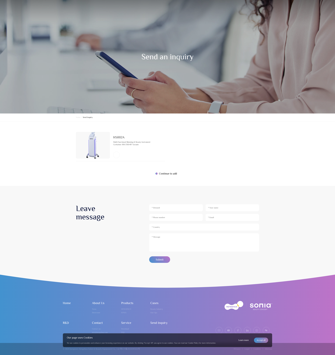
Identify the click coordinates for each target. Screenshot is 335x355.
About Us (98, 303)
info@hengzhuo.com (100, 332)
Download (125, 329)
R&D (66, 323)
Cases (154, 303)
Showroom (96, 313)
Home (78, 117)
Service (126, 323)
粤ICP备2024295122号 (130, 349)
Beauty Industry (156, 309)
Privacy (237, 349)
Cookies (257, 349)
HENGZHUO (126, 309)
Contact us (96, 329)
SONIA (123, 313)
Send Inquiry (88, 117)
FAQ (122, 332)
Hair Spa (153, 313)
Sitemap (268, 349)
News (94, 309)
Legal (247, 349)
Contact (97, 323)
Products (127, 303)
